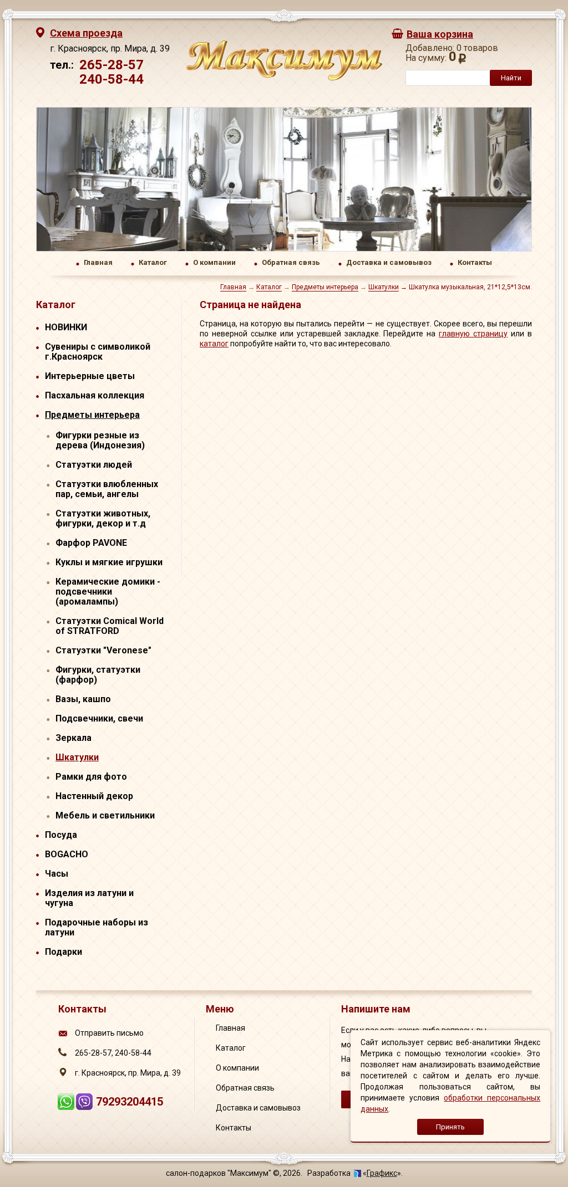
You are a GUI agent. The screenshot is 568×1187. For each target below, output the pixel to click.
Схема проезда (86, 33)
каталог (214, 343)
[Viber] (85, 1106)
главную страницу (473, 333)
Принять (450, 1127)
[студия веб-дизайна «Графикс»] (357, 1173)
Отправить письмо (109, 1033)
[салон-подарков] (284, 77)
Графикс (382, 1173)
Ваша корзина (440, 34)
